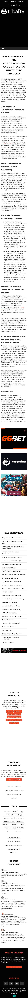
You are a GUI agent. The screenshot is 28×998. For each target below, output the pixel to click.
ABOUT (10, 711)
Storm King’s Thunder (8, 627)
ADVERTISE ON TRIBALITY (14, 720)
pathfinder (6, 824)
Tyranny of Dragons (8, 642)
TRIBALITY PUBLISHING (14, 779)
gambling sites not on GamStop (14, 790)
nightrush (14, 798)
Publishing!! (14, 723)
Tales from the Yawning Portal (11, 623)
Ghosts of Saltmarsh (8, 592)
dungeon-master (9, 818)
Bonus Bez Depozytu (14, 841)
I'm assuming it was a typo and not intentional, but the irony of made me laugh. (14, 874)
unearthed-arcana (9, 821)
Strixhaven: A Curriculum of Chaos (12, 557)
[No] (26, 992)
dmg (23, 824)
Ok (14, 995)
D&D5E (21, 828)
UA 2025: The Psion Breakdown (9, 872)
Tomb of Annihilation (8, 620)
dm (9, 815)
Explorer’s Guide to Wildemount (11, 581)
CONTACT (17, 711)
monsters (15, 824)
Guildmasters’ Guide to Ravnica (11, 595)
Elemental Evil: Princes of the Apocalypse (10, 638)
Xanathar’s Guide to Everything (11, 609)
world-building (17, 815)
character (20, 821)
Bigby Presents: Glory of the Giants (12, 538)
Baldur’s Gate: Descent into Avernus (12, 588)
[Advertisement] (14, 30)
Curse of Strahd (6, 630)
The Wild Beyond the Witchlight (11, 560)
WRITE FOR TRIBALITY (14, 717)
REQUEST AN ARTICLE (14, 714)
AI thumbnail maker (9, 144)
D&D (15, 811)
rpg (22, 811)
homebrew (20, 818)
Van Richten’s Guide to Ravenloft (11, 564)
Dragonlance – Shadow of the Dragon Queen (13, 542)
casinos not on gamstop (14, 794)
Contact (13, 1)
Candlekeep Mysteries (8, 567)
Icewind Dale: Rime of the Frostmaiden (13, 574)
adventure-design (10, 828)
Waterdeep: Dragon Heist (9, 602)
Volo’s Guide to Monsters (9, 613)
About (6, 1)
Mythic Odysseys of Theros (10, 578)
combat (18, 831)
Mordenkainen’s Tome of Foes (11, 606)
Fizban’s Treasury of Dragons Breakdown (10, 553)
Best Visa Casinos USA (14, 838)
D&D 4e (10, 831)
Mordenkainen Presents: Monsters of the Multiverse (13, 547)
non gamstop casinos (14, 849)
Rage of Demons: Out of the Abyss (12, 633)
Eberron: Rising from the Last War (12, 585)
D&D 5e (8, 811)
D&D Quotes (14, 853)
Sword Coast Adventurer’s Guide (11, 616)
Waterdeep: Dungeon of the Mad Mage (13, 599)
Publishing (20, 1)
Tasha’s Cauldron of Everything (11, 571)
